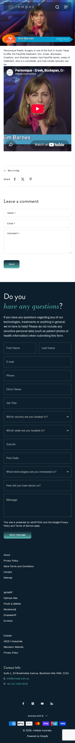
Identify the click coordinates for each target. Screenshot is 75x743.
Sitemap (8, 577)
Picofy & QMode (12, 603)
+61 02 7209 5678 (17, 683)
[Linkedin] (52, 704)
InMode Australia (42, 730)
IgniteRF (8, 592)
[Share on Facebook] (15, 179)
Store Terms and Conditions (19, 566)
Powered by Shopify (37, 736)
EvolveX (8, 635)
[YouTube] (42, 704)
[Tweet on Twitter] (23, 179)
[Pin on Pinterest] (31, 179)
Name (11, 213)
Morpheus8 (10, 609)
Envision (8, 620)
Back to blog (13, 170)
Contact (8, 572)
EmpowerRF (10, 615)
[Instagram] (33, 704)
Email (11, 223)
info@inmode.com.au (18, 678)
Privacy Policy (11, 560)
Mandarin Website (13, 647)
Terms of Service (24, 525)
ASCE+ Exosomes (13, 641)
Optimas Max (10, 598)
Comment (13, 233)
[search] (57, 6)
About (7, 555)
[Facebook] (23, 704)
